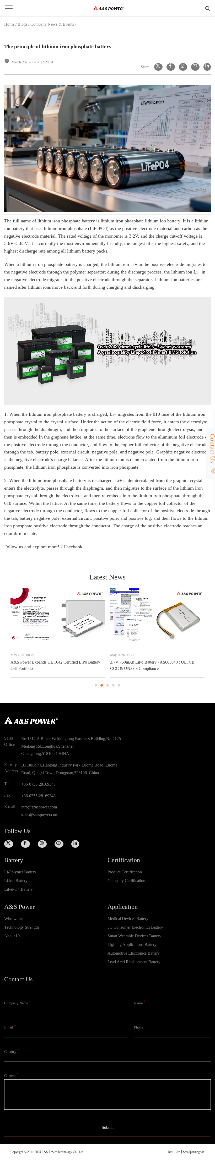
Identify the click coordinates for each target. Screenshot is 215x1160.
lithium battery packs (87, 251)
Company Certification (126, 880)
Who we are (14, 918)
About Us (12, 936)
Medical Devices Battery (128, 918)
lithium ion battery (162, 220)
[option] (71, 633)
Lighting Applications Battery (132, 944)
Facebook (73, 546)
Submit (108, 1127)
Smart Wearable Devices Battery (134, 936)
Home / (10, 24)
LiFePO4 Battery (18, 889)
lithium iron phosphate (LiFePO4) (75, 228)
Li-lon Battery (16, 880)
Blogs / (24, 24)
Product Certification (125, 872)
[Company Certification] (159, 889)
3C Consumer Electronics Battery (135, 927)
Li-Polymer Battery (20, 872)
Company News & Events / (53, 24)
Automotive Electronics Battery (134, 953)
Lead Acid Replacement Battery (134, 962)
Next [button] (204, 638)
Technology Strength (21, 927)
